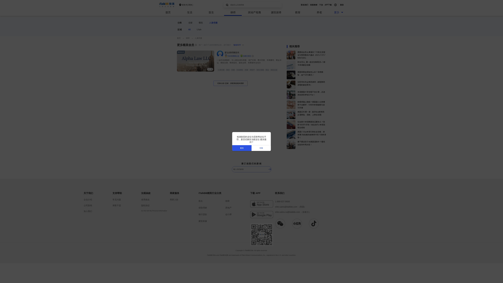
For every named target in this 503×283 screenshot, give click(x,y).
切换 (261, 148)
